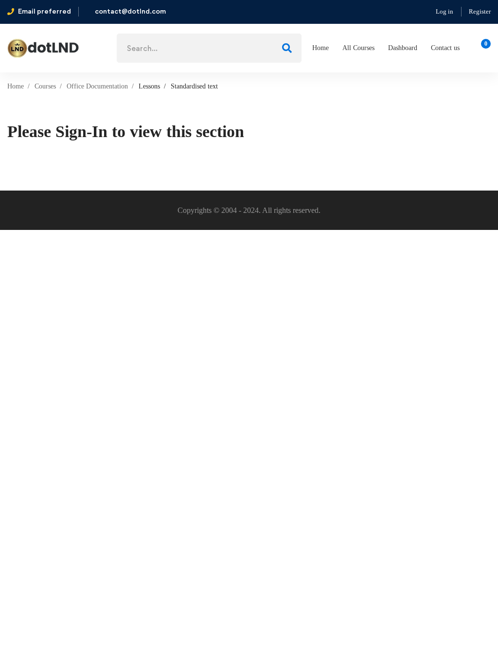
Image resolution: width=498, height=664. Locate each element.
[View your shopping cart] (483, 48)
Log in (444, 11)
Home (15, 86)
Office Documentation (97, 86)
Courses (45, 86)
